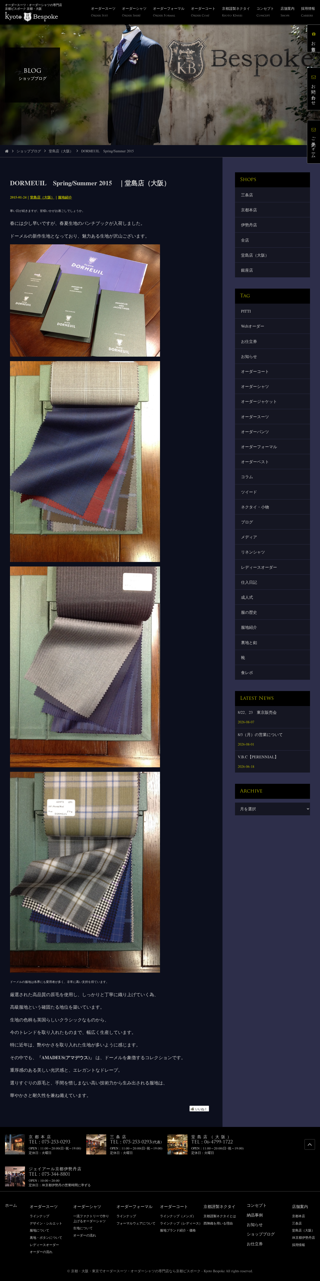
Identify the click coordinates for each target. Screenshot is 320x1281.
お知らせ (249, 356)
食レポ (247, 672)
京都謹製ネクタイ (220, 1206)
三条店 (247, 194)
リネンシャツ (253, 551)
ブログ (247, 521)
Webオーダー (252, 326)
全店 (245, 240)
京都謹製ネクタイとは (220, 1216)
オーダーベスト (255, 461)
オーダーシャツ (255, 386)
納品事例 (255, 1214)
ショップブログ (28, 151)
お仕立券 (249, 341)
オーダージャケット (259, 401)
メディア (249, 536)
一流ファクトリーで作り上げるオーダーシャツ (91, 1218)
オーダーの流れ (41, 1251)
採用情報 (298, 1244)
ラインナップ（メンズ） (178, 1216)
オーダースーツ (255, 416)
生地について (83, 1228)
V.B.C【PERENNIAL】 (258, 756)
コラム (247, 476)
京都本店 (249, 209)
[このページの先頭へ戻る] (309, 1144)
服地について (39, 1230)
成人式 (247, 597)
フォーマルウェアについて (136, 1223)
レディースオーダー (259, 567)
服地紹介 (65, 197)
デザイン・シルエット (46, 1223)
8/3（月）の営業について (260, 734)
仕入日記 (249, 582)
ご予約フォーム (313, 145)
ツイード (249, 491)
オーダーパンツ (255, 431)
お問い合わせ (313, 92)
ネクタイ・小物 (255, 506)
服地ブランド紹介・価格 (178, 1230)
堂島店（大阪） (61, 151)
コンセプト (257, 1205)
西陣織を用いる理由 (218, 1223)
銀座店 (247, 270)
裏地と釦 (249, 642)
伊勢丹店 (249, 224)
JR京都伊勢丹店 (303, 1237)
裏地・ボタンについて (46, 1237)
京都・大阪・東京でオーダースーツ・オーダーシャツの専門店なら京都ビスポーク (135, 1270)
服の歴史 (249, 612)
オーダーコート (255, 371)
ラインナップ (39, 1216)
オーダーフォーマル (259, 446)
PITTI (246, 311)
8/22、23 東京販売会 (257, 712)
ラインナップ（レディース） (181, 1223)
